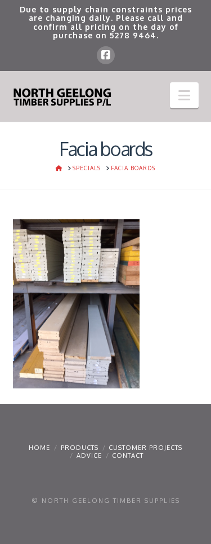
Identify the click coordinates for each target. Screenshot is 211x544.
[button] (184, 95)
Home (39, 448)
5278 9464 (133, 35)
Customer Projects (145, 448)
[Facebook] (106, 55)
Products (79, 448)
